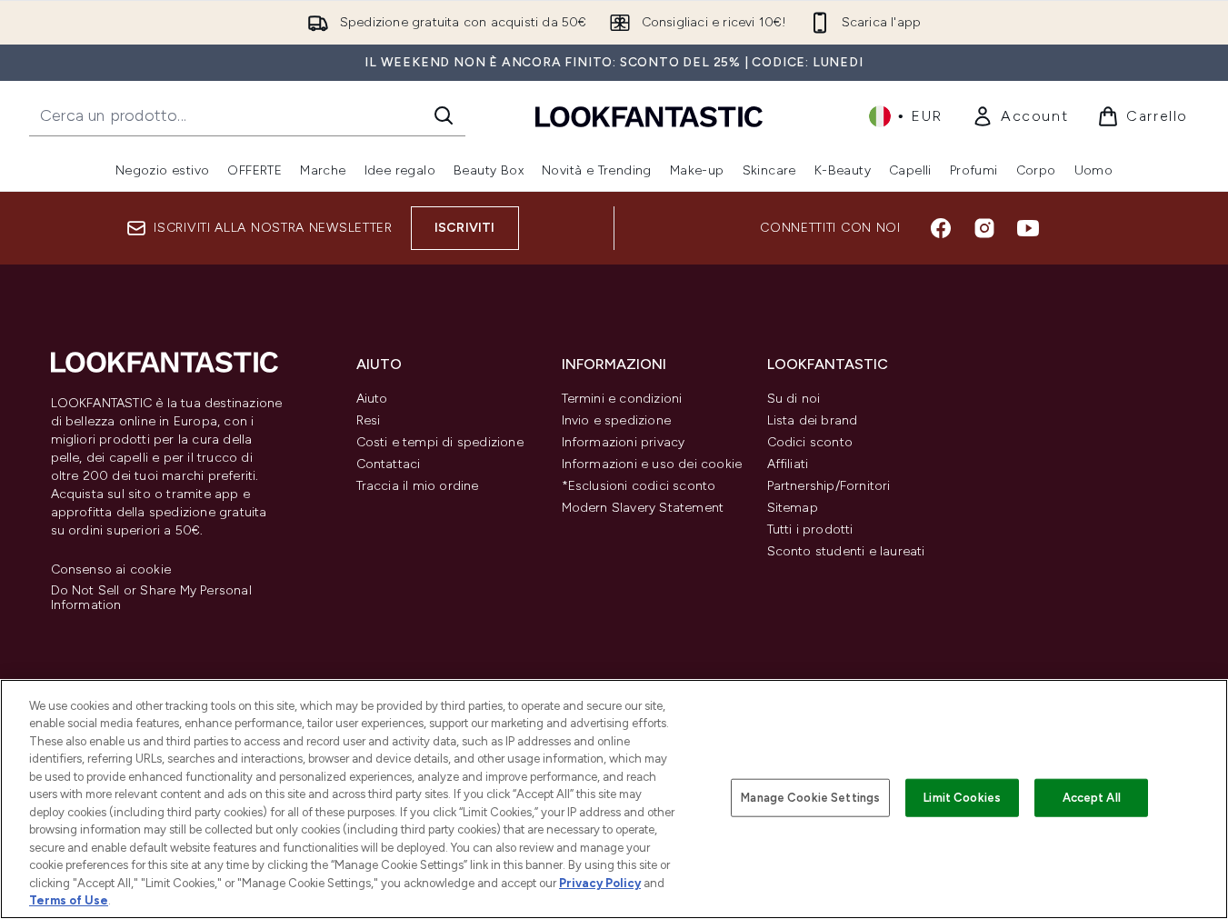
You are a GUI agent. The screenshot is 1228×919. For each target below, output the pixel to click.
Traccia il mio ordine (417, 486)
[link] (1020, 116)
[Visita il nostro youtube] (1028, 228)
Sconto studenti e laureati (846, 551)
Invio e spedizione (617, 420)
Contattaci (388, 464)
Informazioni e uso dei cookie (652, 464)
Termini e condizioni (622, 398)
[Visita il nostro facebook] (941, 228)
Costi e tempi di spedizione (440, 442)
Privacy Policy (600, 883)
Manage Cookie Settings (810, 797)
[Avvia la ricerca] (443, 115)
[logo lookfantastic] (649, 116)
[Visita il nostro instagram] (984, 228)
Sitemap (792, 507)
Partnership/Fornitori (829, 486)
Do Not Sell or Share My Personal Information (151, 598)
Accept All (1092, 797)
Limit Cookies (962, 797)
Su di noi (794, 398)
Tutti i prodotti (810, 529)
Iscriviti (464, 227)
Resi (368, 420)
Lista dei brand (812, 420)
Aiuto (372, 398)
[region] (614, 799)
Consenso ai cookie (111, 570)
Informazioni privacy (623, 442)
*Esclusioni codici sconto (639, 486)
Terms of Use (68, 900)
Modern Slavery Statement (643, 507)
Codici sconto (810, 442)
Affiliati (788, 464)
